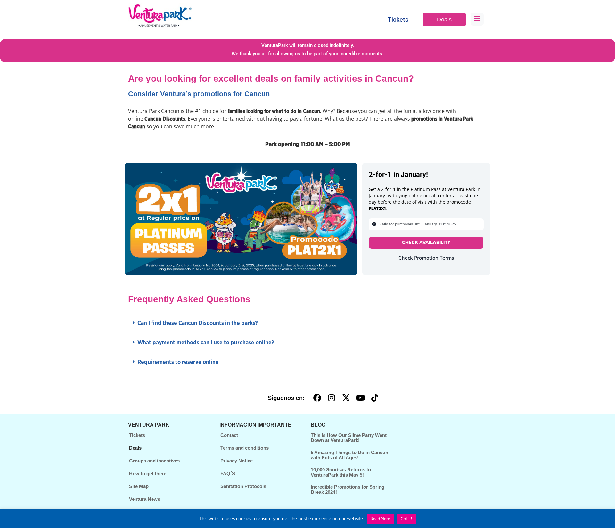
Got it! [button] (406, 519)
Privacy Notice (236, 460)
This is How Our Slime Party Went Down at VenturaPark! (349, 437)
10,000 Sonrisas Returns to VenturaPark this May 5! (341, 472)
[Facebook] (317, 397)
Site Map (139, 486)
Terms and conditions (244, 448)
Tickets (398, 19)
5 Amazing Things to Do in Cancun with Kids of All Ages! (349, 455)
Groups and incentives (154, 460)
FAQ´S (227, 473)
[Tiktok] (374, 397)
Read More (380, 519)
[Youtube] (360, 397)
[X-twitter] (346, 397)
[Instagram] (331, 397)
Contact (229, 435)
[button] (307, 324)
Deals (444, 19)
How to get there (147, 473)
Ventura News (144, 499)
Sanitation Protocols (243, 486)
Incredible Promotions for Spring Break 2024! (347, 489)
